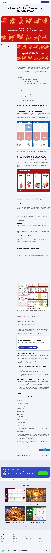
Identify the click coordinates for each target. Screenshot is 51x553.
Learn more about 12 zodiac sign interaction (27, 347)
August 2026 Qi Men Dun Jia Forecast (14, 504)
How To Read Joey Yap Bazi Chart (27, 88)
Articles (27, 5)
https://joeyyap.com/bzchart (24, 238)
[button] (41, 450)
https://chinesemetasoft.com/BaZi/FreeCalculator (28, 239)
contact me (40, 441)
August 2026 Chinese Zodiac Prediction (15, 522)
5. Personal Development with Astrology (28, 96)
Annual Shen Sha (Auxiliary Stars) (24, 319)
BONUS (22, 98)
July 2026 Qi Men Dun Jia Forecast (36, 522)
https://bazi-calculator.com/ (24, 242)
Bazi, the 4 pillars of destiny (36, 113)
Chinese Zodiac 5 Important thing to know (29, 79)
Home (24, 5)
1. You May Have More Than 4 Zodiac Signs (30, 81)
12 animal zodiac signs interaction (27, 90)
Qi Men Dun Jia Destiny (22, 318)
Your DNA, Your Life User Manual (28, 100)
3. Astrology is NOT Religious (26, 92)
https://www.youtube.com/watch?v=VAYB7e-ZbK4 (29, 108)
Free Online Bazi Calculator (28, 86)
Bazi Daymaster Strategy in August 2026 (36, 504)
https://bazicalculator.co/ (23, 241)
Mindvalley (21, 383)
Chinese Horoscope (20, 449)
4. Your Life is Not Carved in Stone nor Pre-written (30, 94)
